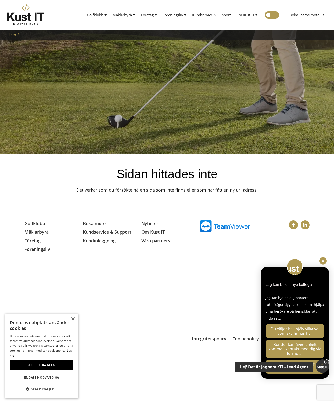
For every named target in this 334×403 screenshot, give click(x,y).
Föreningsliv (173, 14)
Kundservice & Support (211, 14)
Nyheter (149, 223)
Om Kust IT (245, 14)
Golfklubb (95, 14)
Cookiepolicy (245, 339)
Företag (147, 14)
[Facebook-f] (293, 224)
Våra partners (155, 240)
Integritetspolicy (209, 339)
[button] (41, 389)
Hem (11, 34)
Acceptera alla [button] (41, 365)
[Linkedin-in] (305, 224)
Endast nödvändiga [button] (41, 377)
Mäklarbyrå (122, 14)
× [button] (73, 319)
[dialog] (41, 356)
